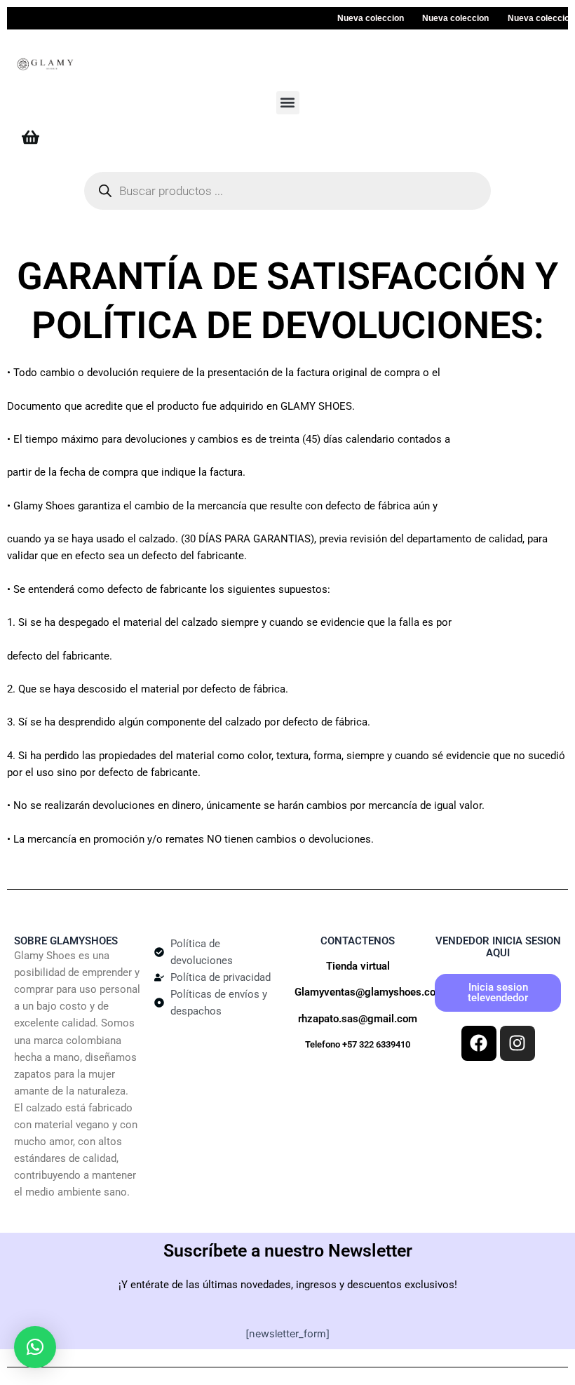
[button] (287, 102)
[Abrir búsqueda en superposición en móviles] (287, 191)
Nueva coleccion (362, 18)
